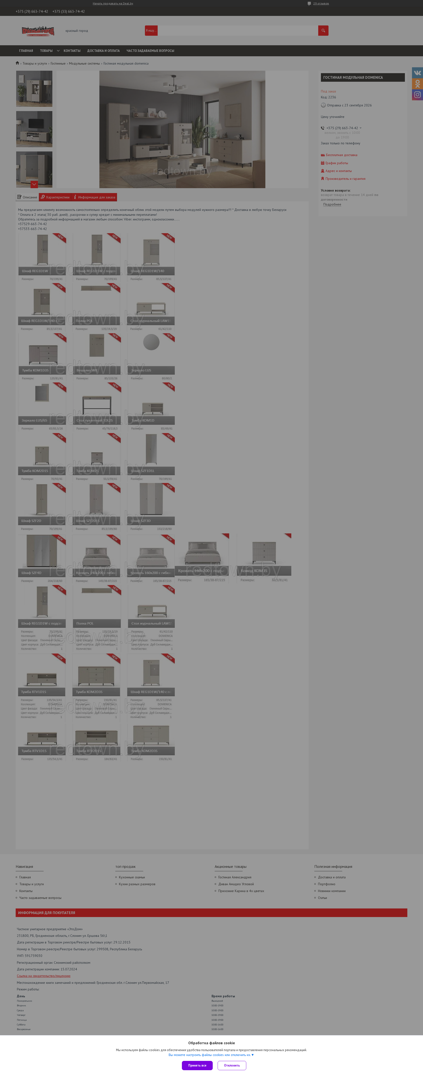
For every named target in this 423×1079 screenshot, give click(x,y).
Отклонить (232, 1065)
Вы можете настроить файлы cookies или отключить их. (210, 1055)
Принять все (197, 1065)
